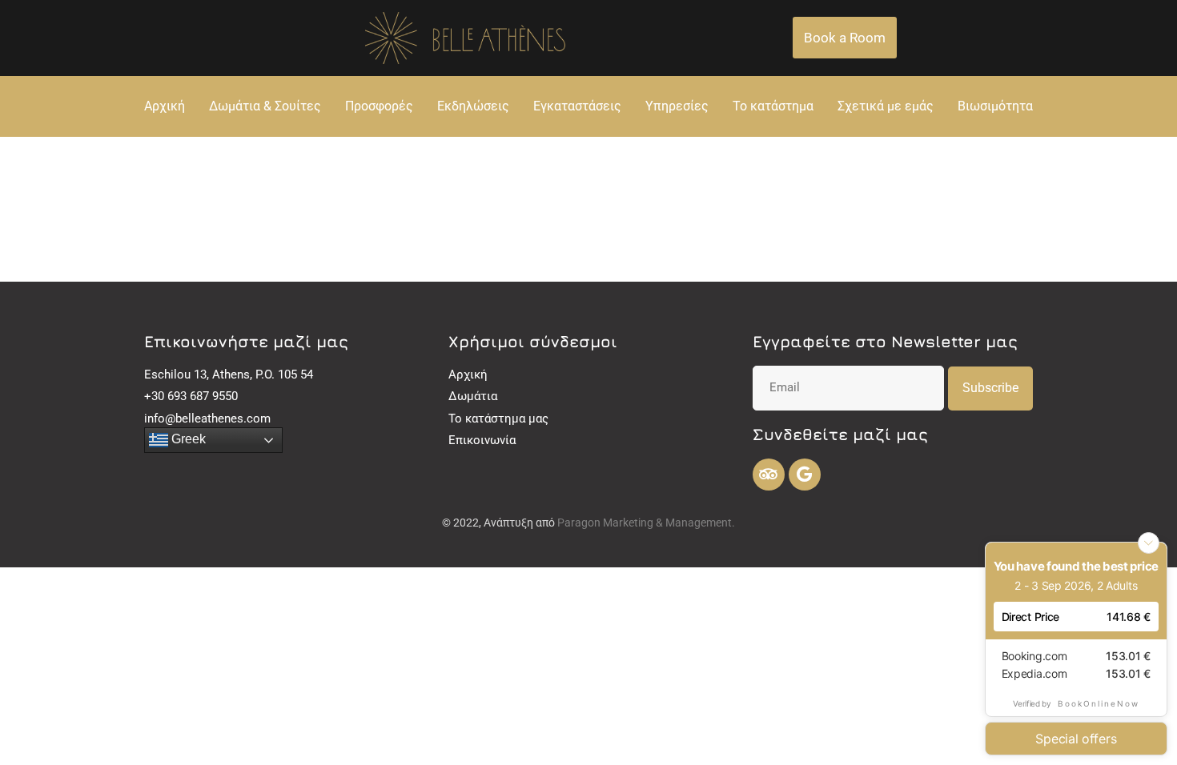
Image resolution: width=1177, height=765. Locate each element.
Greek (187, 439)
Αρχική (164, 106)
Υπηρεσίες (677, 106)
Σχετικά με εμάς (886, 106)
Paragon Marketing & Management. (646, 522)
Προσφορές (379, 106)
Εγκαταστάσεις (577, 106)
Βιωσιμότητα (995, 106)
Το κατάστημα (773, 106)
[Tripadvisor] (769, 475)
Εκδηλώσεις (473, 106)
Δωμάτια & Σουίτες (265, 106)
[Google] (805, 475)
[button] (845, 37)
